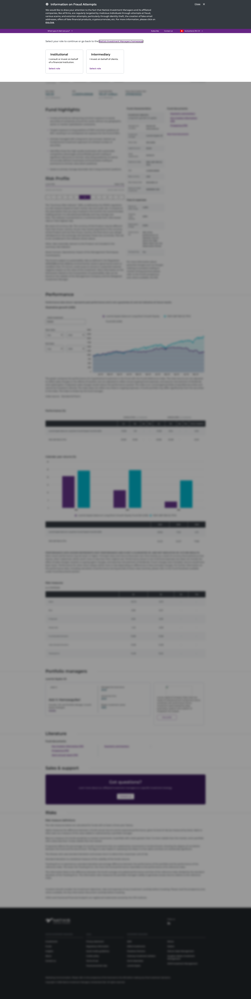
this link (49, 22)
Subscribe (155, 31)
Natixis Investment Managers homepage (121, 41)
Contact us (168, 31)
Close (197, 4)
